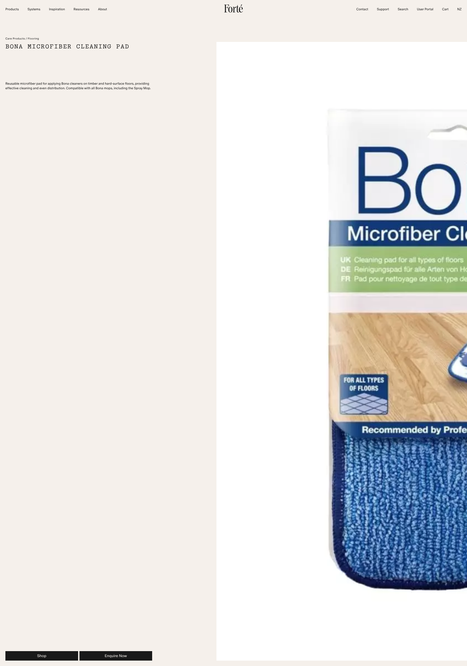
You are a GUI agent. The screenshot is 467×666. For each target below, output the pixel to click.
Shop (41, 656)
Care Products (15, 38)
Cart (445, 9)
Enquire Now (116, 656)
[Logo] (233, 11)
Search (403, 9)
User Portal (425, 9)
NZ (459, 9)
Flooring (33, 38)
